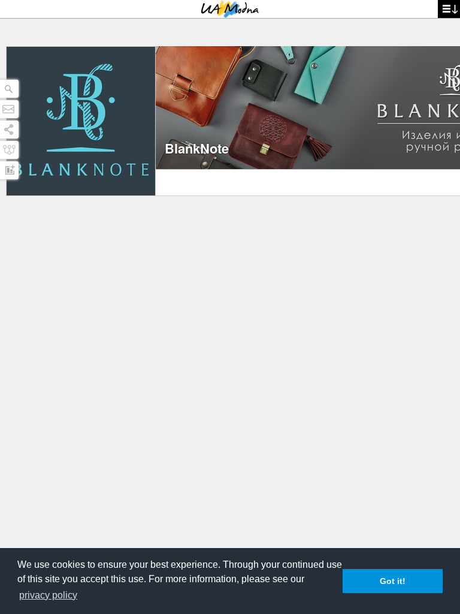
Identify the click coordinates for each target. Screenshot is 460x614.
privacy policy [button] (48, 595)
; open (448, 9)
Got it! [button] (392, 581)
